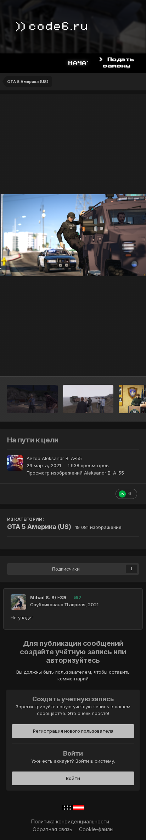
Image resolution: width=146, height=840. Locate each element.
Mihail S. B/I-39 (48, 597)
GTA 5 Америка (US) (39, 526)
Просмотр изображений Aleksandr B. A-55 (75, 473)
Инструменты (114, 364)
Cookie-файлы (96, 829)
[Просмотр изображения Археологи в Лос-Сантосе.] (32, 399)
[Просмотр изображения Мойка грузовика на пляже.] (88, 399)
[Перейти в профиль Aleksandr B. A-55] (15, 463)
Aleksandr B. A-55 (62, 458)
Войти (73, 778)
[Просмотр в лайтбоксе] (73, 235)
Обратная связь (52, 829)
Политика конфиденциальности (70, 821)
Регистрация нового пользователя (73, 731)
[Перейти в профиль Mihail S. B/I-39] (18, 602)
